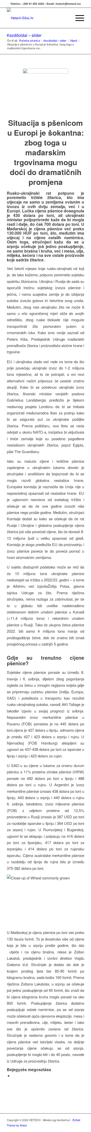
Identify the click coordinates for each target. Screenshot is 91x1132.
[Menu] (77, 18)
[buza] (45, 91)
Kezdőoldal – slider (24, 35)
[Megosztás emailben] (13, 1075)
